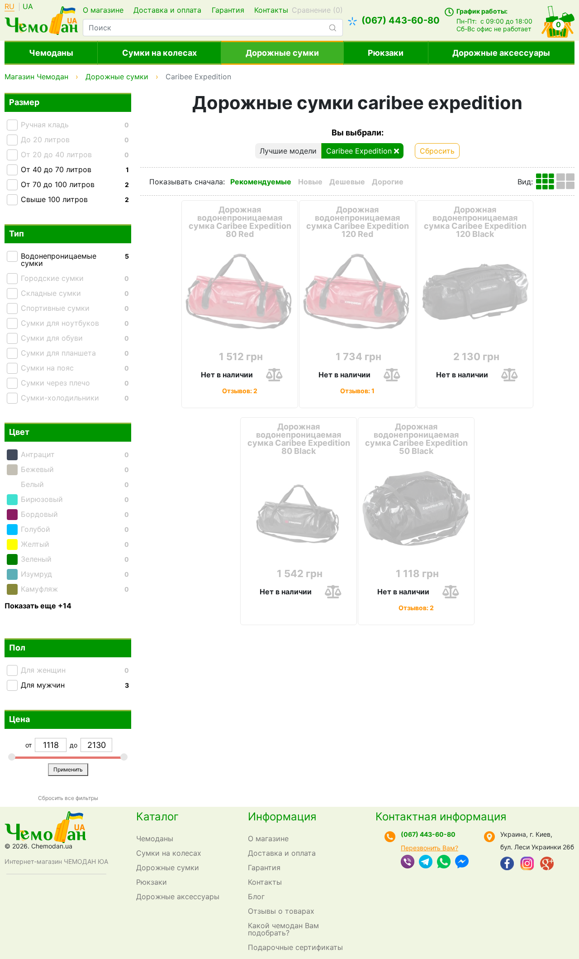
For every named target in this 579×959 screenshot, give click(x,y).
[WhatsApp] (444, 862)
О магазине (103, 9)
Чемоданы (51, 53)
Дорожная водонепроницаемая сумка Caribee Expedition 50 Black (416, 439)
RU (9, 7)
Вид (524, 181)
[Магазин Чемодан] (41, 19)
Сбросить (437, 150)
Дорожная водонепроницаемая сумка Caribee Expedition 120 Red (357, 222)
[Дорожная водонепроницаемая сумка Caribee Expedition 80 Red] (239, 292)
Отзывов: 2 (239, 390)
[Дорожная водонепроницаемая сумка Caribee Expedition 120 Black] (475, 292)
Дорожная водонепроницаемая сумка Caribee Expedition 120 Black (475, 222)
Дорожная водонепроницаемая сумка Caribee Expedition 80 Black (298, 439)
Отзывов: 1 (357, 390)
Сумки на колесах (159, 53)
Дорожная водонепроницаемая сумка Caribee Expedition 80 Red (240, 222)
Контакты (271, 9)
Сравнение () (317, 9)
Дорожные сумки (282, 53)
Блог (256, 896)
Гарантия (228, 9)
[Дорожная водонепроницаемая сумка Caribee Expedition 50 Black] (416, 509)
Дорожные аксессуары (501, 53)
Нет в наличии (227, 374)
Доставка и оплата (167, 9)
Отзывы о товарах (281, 911)
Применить (68, 769)
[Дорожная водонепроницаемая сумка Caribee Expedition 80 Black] (298, 509)
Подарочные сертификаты (295, 947)
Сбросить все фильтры (68, 798)
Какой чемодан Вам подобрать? (283, 929)
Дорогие (387, 181)
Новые (310, 181)
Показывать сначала (186, 181)
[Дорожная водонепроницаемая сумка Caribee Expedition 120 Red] (357, 292)
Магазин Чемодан (36, 76)
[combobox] (213, 27)
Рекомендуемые (260, 181)
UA (28, 7)
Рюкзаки (385, 53)
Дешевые (347, 181)
